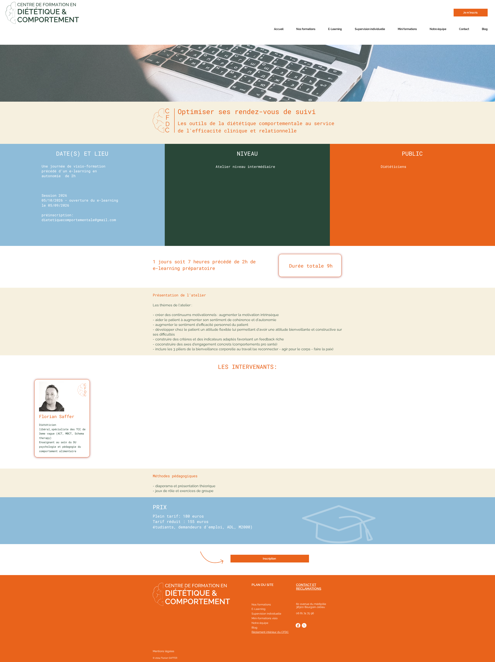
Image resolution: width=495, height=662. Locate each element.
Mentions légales (163, 651)
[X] (304, 625)
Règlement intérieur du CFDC (270, 632)
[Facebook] (298, 625)
